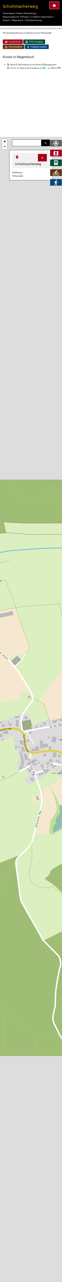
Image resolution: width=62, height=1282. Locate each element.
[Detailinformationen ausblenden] (42, 158)
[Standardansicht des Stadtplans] (56, 152)
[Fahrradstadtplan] (56, 172)
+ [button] (5, 141)
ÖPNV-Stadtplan (36, 42)
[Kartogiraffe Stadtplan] (54, 5)
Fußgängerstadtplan (39, 47)
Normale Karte (15, 42)
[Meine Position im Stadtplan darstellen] (56, 143)
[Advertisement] (31, 103)
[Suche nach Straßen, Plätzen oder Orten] (45, 143)
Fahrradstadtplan (15, 47)
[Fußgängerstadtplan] (56, 182)
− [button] (5, 146)
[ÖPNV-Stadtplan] (56, 162)
